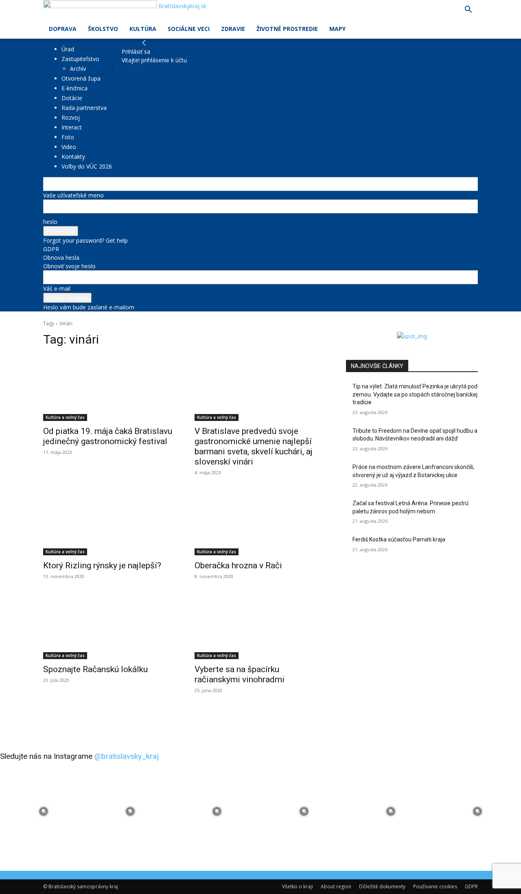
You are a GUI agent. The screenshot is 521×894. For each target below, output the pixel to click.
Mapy (337, 29)
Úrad (67, 49)
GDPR (51, 249)
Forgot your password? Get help (85, 240)
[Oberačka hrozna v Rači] (260, 522)
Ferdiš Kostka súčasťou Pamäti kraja (398, 539)
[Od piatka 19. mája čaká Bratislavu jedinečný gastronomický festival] (109, 388)
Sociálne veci (189, 29)
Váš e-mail (56, 288)
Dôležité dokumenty (382, 886)
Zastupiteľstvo (80, 59)
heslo (50, 222)
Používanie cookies (435, 886)
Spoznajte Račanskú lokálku (95, 669)
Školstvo (103, 29)
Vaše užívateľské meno (73, 195)
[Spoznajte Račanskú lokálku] (109, 626)
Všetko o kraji (297, 886)
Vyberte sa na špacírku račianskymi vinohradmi (240, 674)
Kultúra (142, 29)
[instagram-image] (43, 811)
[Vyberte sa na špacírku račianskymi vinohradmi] (260, 626)
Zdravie (233, 29)
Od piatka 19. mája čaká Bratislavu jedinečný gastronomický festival (107, 436)
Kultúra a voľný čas (65, 417)
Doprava (63, 29)
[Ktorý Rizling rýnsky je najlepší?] (109, 522)
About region (336, 886)
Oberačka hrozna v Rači (238, 565)
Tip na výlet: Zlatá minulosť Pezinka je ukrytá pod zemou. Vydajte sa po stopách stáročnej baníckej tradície (414, 394)
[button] (468, 10)
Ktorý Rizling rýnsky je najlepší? (102, 565)
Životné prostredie (287, 29)
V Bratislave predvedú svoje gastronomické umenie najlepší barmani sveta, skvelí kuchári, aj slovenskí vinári (254, 446)
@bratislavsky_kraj (126, 756)
